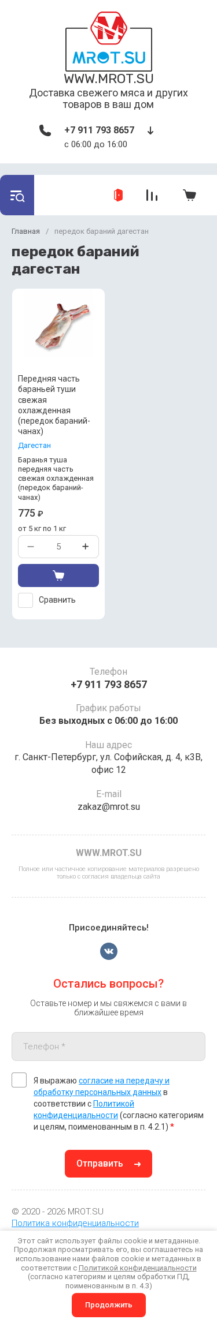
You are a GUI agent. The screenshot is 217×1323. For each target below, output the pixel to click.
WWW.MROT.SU (109, 78)
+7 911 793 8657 (99, 130)
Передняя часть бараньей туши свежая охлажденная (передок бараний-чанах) (54, 405)
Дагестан (34, 445)
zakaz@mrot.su (109, 806)
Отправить (99, 1163)
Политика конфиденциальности (75, 1223)
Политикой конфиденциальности (138, 1268)
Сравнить (57, 599)
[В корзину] (58, 575)
